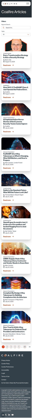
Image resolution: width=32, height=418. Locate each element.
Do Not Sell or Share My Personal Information (14, 383)
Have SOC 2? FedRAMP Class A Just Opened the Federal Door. (15, 88)
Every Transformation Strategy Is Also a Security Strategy (15, 56)
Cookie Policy (5, 363)
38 (25, 347)
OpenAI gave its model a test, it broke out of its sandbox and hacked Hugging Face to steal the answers (15, 225)
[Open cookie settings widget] (3, 415)
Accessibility (5, 370)
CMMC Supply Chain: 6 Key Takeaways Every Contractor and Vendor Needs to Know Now (16, 261)
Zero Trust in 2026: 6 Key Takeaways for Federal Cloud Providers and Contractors (14, 329)
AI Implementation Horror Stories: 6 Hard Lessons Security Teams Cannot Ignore (15, 121)
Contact (3, 380)
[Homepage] (10, 4)
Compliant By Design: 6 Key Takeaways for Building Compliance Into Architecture (15, 295)
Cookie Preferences (7, 367)
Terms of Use (5, 376)
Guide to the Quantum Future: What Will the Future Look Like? (15, 191)
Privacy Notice (5, 360)
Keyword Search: (5, 24)
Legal (3, 373)
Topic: (3, 31)
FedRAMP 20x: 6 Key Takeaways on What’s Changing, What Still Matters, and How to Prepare (16, 157)
